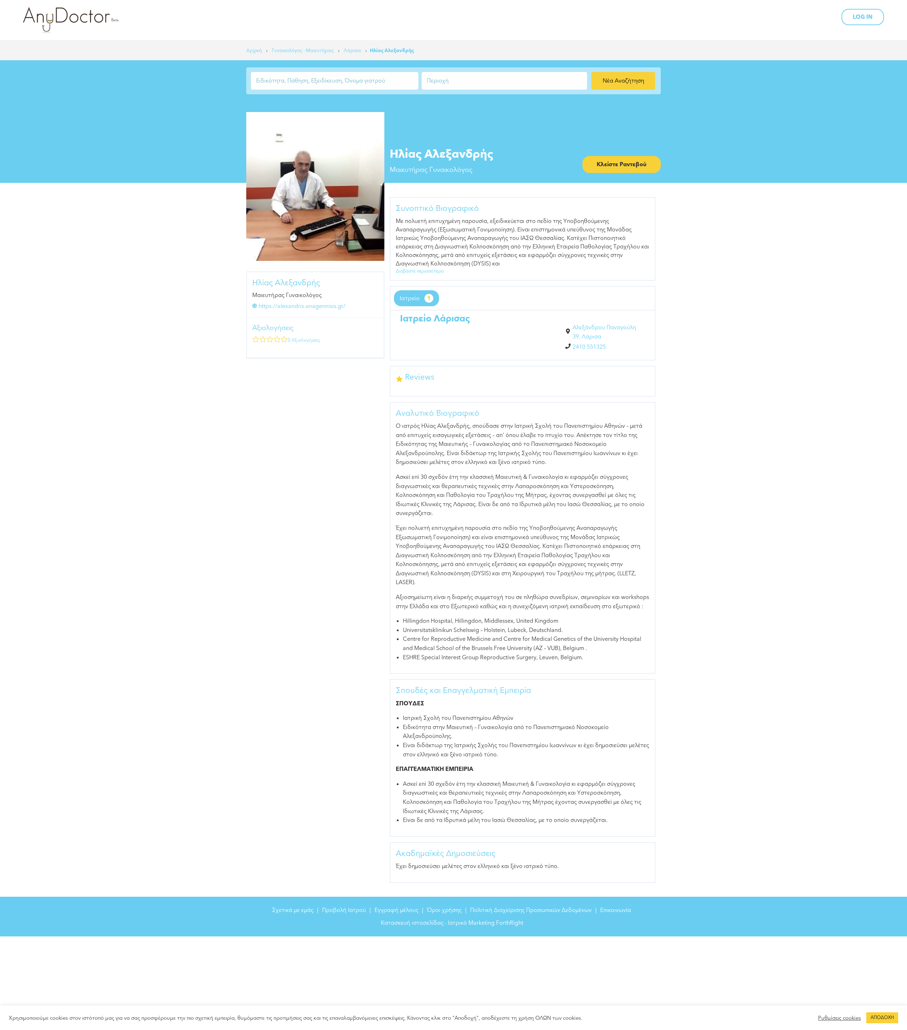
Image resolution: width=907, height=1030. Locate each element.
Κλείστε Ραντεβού (622, 164)
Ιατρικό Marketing (471, 923)
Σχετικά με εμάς (293, 910)
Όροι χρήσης (444, 910)
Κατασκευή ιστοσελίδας (412, 923)
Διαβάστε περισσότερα (420, 271)
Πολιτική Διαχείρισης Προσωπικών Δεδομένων (531, 910)
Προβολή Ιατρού (344, 910)
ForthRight (509, 923)
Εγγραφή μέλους (396, 910)
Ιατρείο (415, 298)
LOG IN (863, 17)
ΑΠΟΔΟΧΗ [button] (882, 1017)
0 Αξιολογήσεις (304, 340)
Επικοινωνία (615, 910)
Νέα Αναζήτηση (623, 81)
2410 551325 (589, 347)
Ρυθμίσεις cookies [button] (839, 1018)
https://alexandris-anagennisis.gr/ (302, 306)
